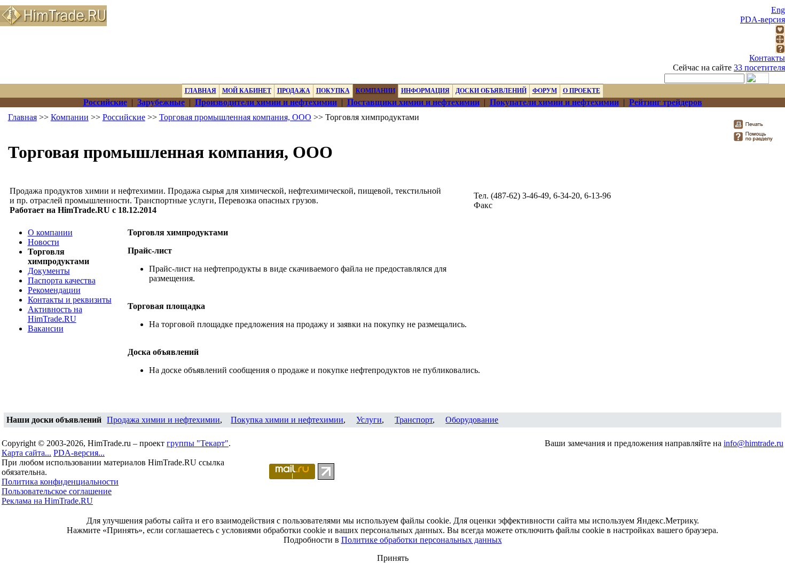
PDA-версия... (79, 452)
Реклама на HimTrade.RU (47, 500)
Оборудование (471, 419)
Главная (22, 117)
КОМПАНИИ (375, 90)
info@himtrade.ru (753, 443)
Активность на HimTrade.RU (55, 314)
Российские (124, 117)
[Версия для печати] (755, 127)
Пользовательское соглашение (57, 491)
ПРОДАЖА (293, 90)
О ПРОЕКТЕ (581, 90)
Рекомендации (54, 290)
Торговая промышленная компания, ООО (235, 117)
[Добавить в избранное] (780, 31)
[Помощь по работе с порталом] (780, 50)
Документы (49, 270)
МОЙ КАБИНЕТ (246, 90)
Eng (778, 9)
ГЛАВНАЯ (200, 90)
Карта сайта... (26, 452)
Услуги (369, 419)
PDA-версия (762, 19)
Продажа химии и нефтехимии (163, 419)
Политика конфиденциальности (60, 481)
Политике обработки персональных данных (421, 539)
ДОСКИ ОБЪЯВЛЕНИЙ (491, 90)
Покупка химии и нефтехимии (287, 419)
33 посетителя (759, 67)
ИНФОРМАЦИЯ (425, 90)
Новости (43, 242)
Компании (70, 117)
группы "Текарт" (198, 443)
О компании (50, 232)
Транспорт (414, 419)
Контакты (767, 57)
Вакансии (46, 328)
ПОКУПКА (333, 90)
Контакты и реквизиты (70, 299)
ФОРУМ (544, 90)
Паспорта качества (62, 280)
